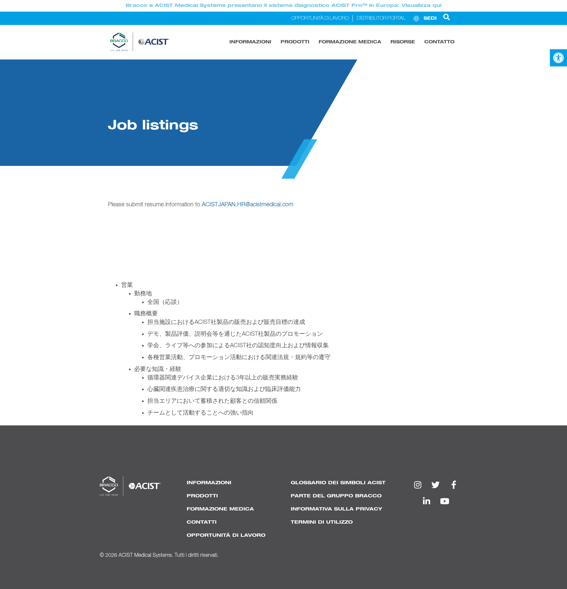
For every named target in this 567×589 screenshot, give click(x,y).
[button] (558, 57)
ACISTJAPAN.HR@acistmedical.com (247, 205)
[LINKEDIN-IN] (426, 501)
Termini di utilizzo (322, 522)
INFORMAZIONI (250, 42)
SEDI (430, 18)
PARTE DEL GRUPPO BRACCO (336, 495)
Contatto (439, 42)
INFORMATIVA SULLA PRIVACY (336, 509)
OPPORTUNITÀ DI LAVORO (226, 535)
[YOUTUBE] (444, 501)
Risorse (402, 42)
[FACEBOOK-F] (454, 484)
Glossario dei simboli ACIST (338, 482)
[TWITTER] (436, 484)
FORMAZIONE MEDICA (350, 42)
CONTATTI (202, 522)
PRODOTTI (295, 42)
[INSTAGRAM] (418, 484)
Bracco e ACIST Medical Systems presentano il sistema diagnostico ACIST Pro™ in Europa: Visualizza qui (283, 5)
